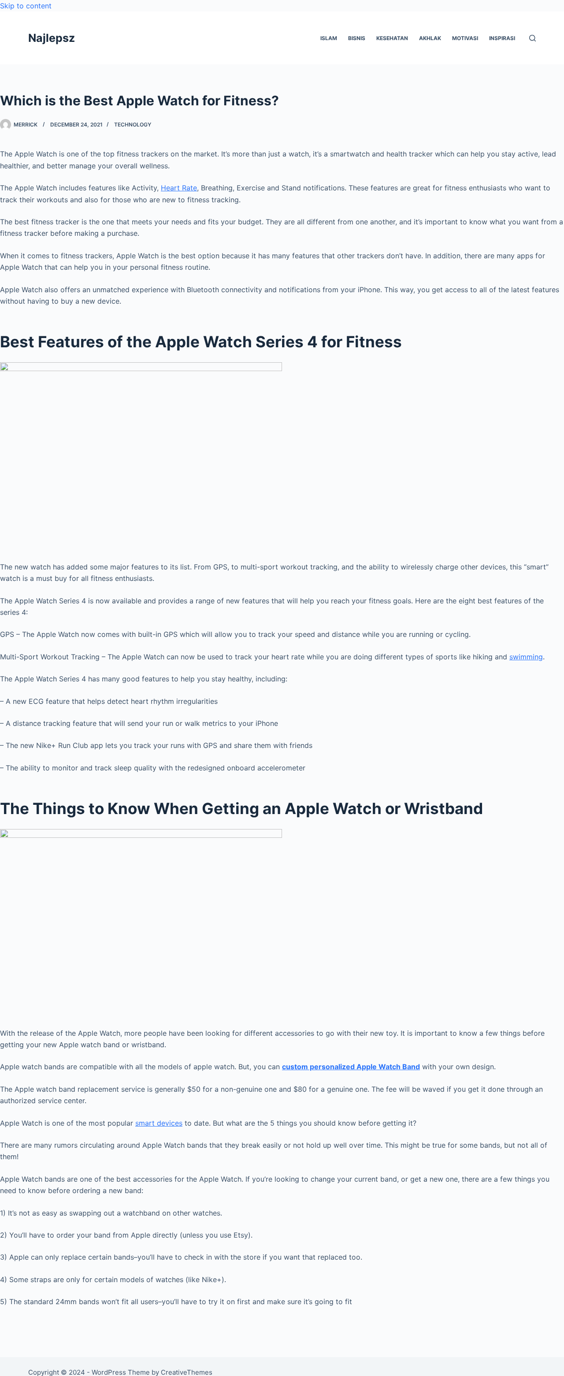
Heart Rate (179, 187)
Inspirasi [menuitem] (502, 38)
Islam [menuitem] (328, 38)
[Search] (532, 38)
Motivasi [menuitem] (465, 38)
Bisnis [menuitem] (356, 38)
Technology (132, 124)
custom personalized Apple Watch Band (351, 1066)
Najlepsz (51, 38)
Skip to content (26, 5)
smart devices (158, 1123)
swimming (526, 656)
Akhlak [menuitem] (430, 38)
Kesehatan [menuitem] (392, 38)
